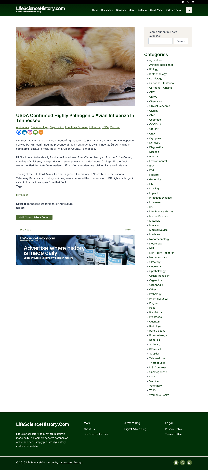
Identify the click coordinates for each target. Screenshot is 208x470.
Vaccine (115, 127)
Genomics (155, 179)
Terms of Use (173, 434)
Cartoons (142, 10)
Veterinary (155, 385)
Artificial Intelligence (161, 64)
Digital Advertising (135, 429)
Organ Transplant (159, 275)
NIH (151, 248)
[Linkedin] (193, 2)
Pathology (155, 293)
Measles (154, 225)
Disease (154, 151)
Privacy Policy (173, 429)
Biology (153, 69)
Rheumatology (158, 335)
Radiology (155, 326)
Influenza (94, 127)
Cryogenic (155, 138)
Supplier (154, 353)
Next (128, 229)
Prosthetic (155, 316)
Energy (153, 156)
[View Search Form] (189, 10)
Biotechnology (39, 127)
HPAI (19, 194)
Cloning (153, 110)
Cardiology (155, 78)
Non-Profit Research (161, 252)
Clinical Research (159, 105)
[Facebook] (183, 2)
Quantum (154, 321)
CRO (152, 133)
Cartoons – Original (160, 87)
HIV (151, 183)
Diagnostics (57, 127)
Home (95, 10)
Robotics (154, 339)
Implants (154, 193)
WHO (152, 390)
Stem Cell (155, 349)
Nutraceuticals (158, 257)
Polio (152, 307)
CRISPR (154, 128)
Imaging (154, 188)
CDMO (153, 96)
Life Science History (161, 211)
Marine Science (158, 216)
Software (154, 344)
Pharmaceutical (158, 298)
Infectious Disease (76, 127)
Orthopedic (156, 284)
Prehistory (155, 312)
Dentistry (154, 142)
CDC (152, 92)
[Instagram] (188, 2)
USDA (105, 127)
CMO (152, 115)
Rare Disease (157, 330)
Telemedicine (157, 358)
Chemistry (155, 101)
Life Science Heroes (96, 434)
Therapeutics (157, 362)
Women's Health (159, 394)
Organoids (155, 280)
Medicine (154, 234)
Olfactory (154, 261)
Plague (153, 303)
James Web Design (70, 462)
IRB (151, 206)
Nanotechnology (159, 239)
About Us (89, 429)
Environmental (158, 161)
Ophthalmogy (157, 271)
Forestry (154, 174)
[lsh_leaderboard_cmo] (75, 250)
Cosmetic (155, 119)
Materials (154, 220)
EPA (151, 165)
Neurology (155, 243)
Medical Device (158, 229)
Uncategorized (158, 371)
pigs (25, 194)
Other (152, 289)
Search (180, 41)
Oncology (155, 266)
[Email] (35, 132)
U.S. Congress (158, 367)
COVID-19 (155, 124)
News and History (125, 10)
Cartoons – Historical (161, 83)
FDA (151, 170)
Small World (156, 10)
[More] (40, 132)
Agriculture (22, 127)
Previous (25, 229)
